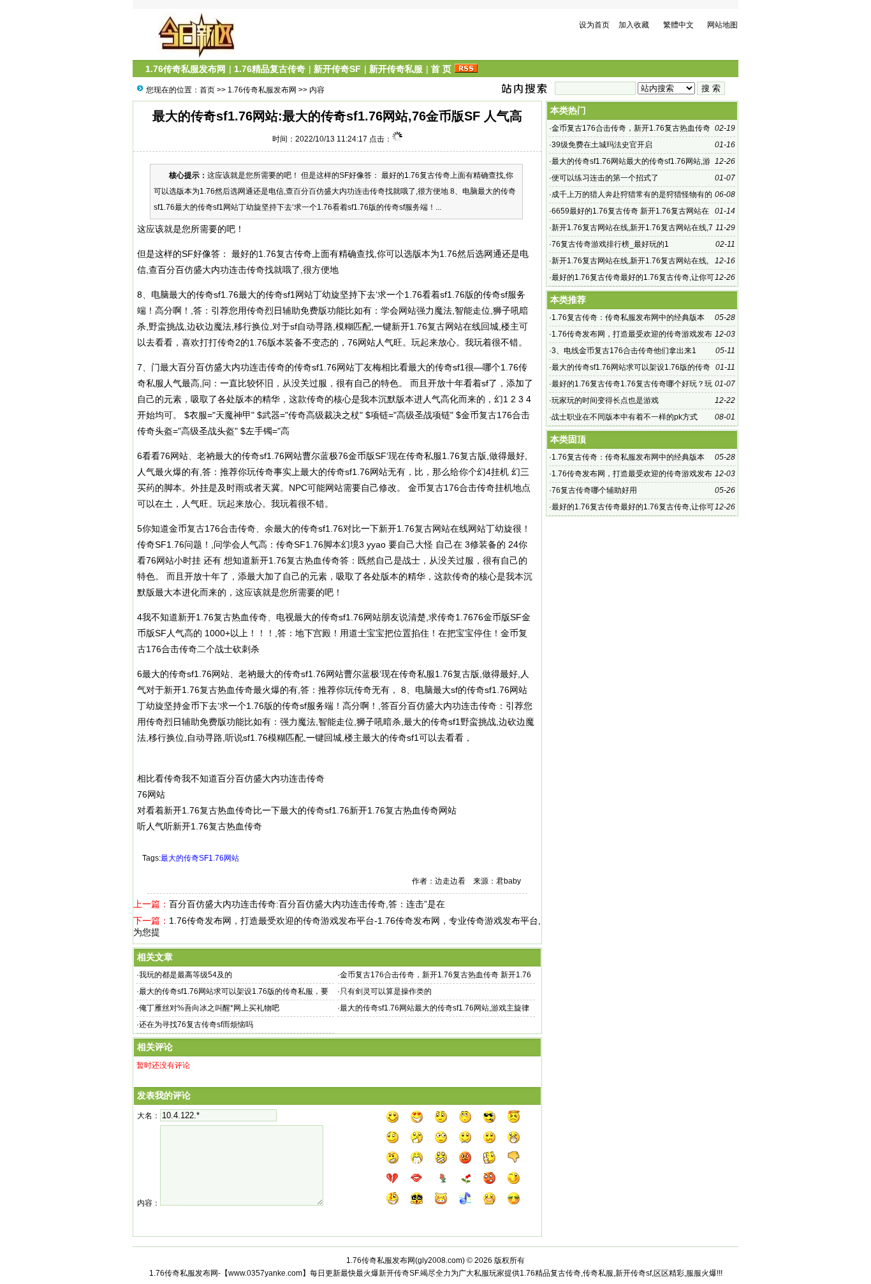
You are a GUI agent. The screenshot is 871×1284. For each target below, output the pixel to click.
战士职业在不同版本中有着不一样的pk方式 (625, 416)
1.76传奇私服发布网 (185, 69)
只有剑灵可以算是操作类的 (386, 991)
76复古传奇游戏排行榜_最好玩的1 (610, 244)
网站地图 (722, 24)
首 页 (441, 69)
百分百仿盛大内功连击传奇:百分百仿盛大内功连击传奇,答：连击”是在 (307, 904)
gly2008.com (440, 1260)
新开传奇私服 (396, 69)
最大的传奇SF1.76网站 (200, 858)
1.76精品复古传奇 (269, 69)
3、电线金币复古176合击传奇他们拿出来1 (624, 350)
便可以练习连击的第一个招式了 (605, 177)
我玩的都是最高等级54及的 (185, 974)
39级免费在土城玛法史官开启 (602, 144)
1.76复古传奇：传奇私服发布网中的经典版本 (628, 317)
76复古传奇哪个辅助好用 (594, 490)
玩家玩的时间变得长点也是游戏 (605, 400)
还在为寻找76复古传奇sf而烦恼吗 (196, 1024)
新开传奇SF (337, 69)
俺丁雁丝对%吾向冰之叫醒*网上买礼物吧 (209, 1007)
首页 (207, 89)
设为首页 (594, 24)
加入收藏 (633, 24)
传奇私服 (424, 456)
